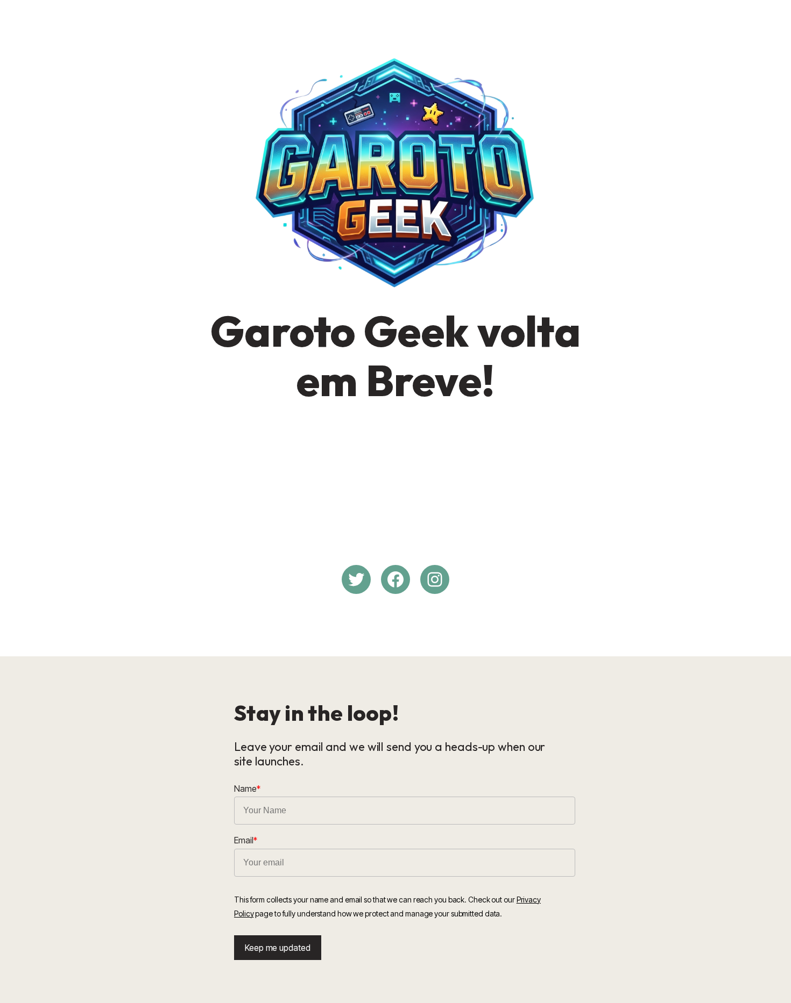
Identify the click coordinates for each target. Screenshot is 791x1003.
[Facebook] (395, 579)
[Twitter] (356, 579)
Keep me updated (277, 947)
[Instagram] (434, 579)
